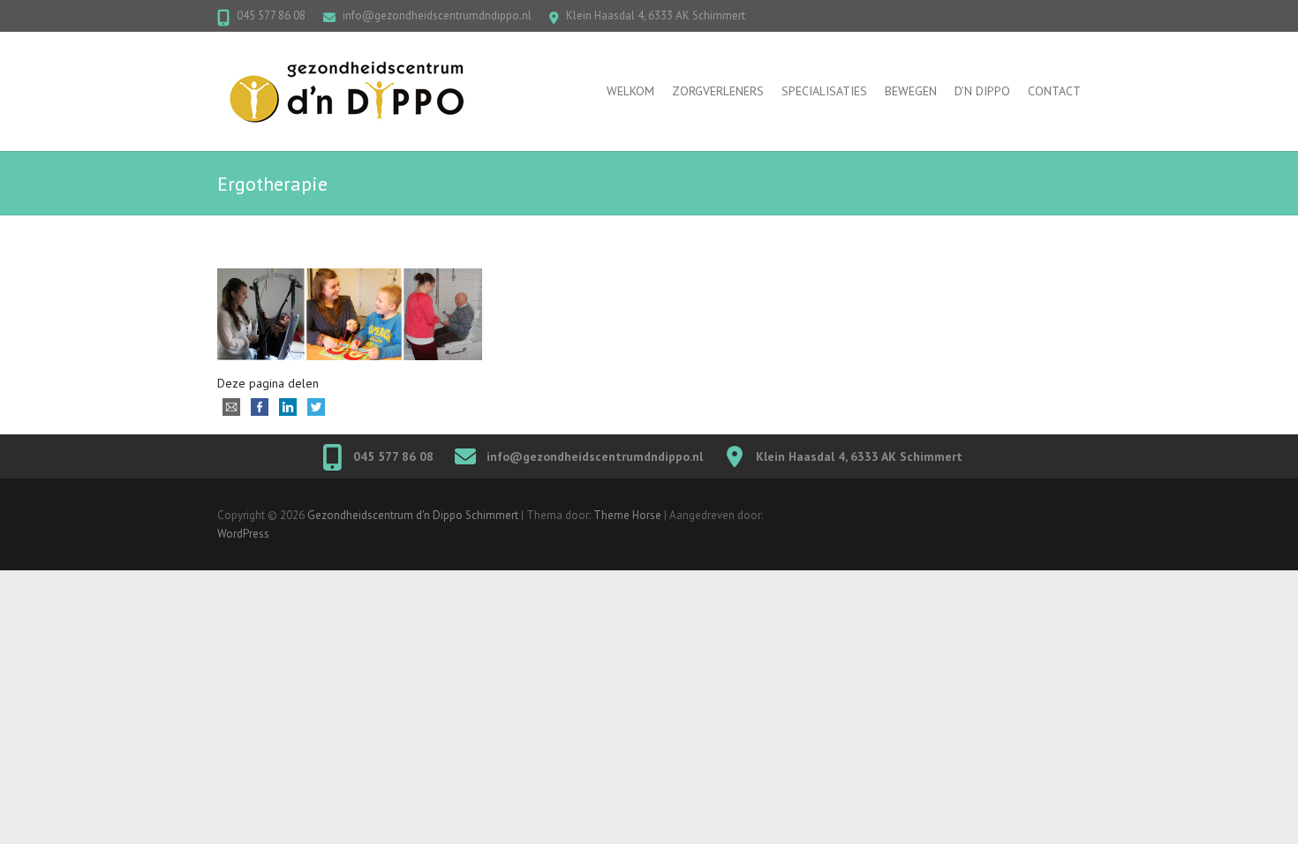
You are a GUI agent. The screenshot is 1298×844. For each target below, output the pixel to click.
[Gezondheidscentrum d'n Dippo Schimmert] (358, 91)
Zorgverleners (718, 91)
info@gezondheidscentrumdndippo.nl (437, 15)
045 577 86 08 (271, 15)
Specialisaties (824, 91)
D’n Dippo (982, 91)
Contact (1054, 91)
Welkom (630, 91)
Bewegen (911, 91)
